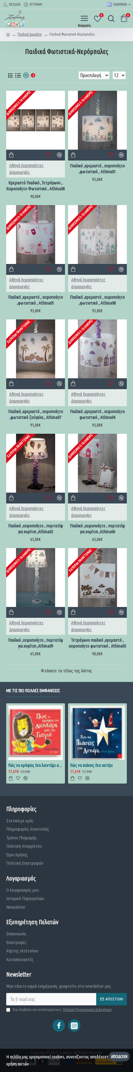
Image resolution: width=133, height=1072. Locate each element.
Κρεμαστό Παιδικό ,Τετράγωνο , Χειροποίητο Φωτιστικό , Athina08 (35, 185)
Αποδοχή (119, 1056)
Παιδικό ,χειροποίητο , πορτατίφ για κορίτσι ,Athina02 (35, 528)
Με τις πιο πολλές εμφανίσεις (33, 690)
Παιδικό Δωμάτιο (30, 34)
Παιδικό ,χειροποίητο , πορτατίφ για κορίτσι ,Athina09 (35, 643)
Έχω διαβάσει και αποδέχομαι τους (62, 1010)
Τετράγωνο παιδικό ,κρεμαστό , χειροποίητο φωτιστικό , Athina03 (97, 643)
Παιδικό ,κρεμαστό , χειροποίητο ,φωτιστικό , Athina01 (97, 168)
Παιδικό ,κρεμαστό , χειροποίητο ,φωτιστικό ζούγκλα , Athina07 (35, 414)
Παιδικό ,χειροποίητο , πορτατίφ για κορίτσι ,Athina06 (97, 528)
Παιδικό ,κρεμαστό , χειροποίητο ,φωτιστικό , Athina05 (35, 300)
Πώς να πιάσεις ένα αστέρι (91, 765)
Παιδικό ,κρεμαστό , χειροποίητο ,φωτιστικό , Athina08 (97, 300)
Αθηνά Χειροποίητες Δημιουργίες (26, 169)
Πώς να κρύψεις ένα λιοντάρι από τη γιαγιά (35, 765)
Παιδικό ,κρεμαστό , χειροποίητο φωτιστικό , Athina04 (97, 414)
